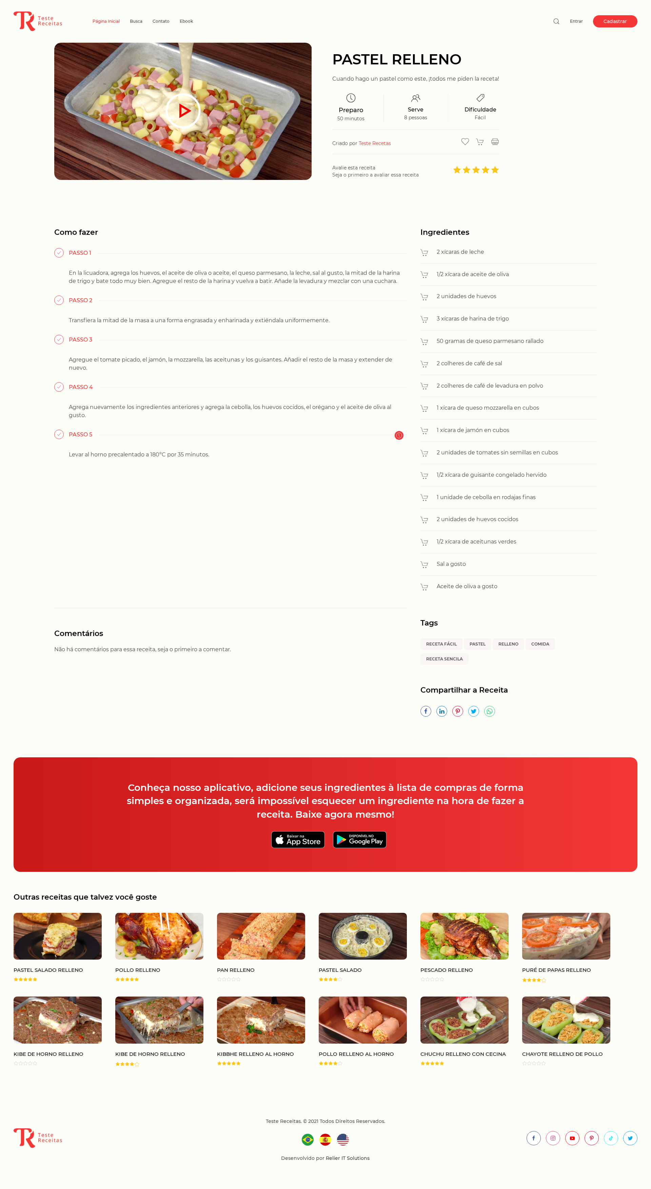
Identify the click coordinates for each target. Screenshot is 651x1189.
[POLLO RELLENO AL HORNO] (356, 1032)
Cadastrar (615, 21)
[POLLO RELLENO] (152, 948)
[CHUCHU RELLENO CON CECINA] (458, 1032)
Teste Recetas (375, 143)
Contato (161, 21)
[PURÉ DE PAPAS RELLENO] (559, 948)
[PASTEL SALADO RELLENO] (51, 948)
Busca (136, 21)
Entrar (576, 21)
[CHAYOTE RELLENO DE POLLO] (559, 1032)
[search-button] (556, 21)
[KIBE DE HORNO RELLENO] (51, 1032)
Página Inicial (106, 21)
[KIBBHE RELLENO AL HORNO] (254, 1032)
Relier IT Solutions (347, 1158)
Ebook (186, 21)
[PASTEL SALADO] (356, 948)
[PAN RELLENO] (254, 948)
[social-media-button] (534, 1138)
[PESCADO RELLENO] (458, 948)
